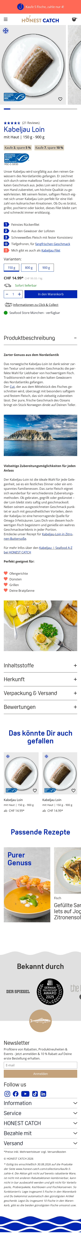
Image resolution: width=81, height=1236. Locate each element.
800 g (29, 268)
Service (12, 1113)
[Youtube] (25, 1093)
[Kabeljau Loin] (21, 773)
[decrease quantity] (7, 294)
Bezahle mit (18, 1133)
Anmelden (40, 1074)
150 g (11, 268)
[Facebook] (16, 1093)
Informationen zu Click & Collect (35, 305)
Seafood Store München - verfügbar (34, 313)
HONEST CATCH (22, 1123)
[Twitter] (35, 1093)
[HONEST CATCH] (40, 19)
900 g (46, 268)
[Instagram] (7, 1093)
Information (18, 1103)
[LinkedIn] (43, 1093)
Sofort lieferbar (26, 285)
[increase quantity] (19, 294)
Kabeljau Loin (13, 800)
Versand (13, 1143)
